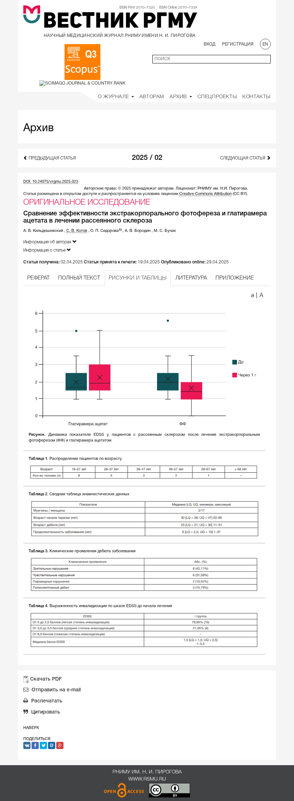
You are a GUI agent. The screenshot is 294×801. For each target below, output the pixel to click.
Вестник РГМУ (120, 22)
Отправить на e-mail (55, 690)
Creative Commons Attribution (205, 194)
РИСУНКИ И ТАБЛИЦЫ (138, 278)
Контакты (256, 97)
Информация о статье (45, 250)
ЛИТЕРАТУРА (191, 278)
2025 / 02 (147, 158)
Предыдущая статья (52, 158)
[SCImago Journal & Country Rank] (82, 83)
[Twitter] (43, 745)
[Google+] (59, 745)
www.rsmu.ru (147, 779)
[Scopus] (82, 62)
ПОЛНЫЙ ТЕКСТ (79, 278)
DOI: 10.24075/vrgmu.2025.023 (50, 181)
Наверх (31, 728)
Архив (179, 97)
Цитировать (45, 712)
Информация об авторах (47, 242)
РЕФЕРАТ (38, 278)
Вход (209, 44)
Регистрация (237, 44)
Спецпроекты (217, 97)
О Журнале (114, 97)
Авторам (151, 97)
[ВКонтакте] (26, 745)
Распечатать (46, 701)
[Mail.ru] (51, 745)
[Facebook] (35, 745)
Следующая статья (243, 158)
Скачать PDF (46, 679)
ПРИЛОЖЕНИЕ (234, 278)
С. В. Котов (76, 231)
